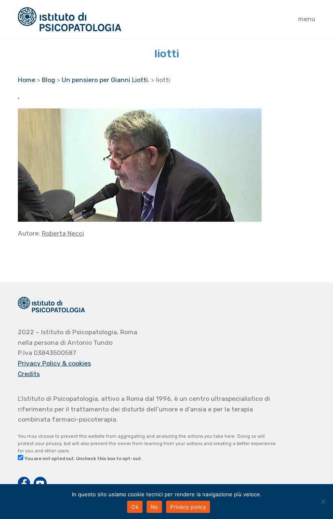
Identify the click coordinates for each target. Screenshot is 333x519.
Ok (134, 507)
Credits (29, 374)
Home (26, 80)
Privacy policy (188, 507)
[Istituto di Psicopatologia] (69, 19)
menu (306, 19)
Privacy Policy (40, 363)
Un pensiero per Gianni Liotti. (105, 80)
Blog (48, 80)
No (154, 507)
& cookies (76, 363)
